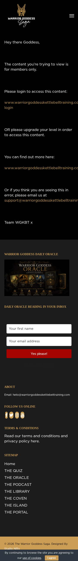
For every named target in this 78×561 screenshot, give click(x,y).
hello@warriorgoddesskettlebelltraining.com (41, 395)
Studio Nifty (12, 548)
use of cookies (32, 558)
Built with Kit (39, 365)
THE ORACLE (16, 478)
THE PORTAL (16, 512)
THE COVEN (15, 498)
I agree (51, 557)
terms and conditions (41, 436)
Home (9, 464)
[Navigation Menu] (71, 15)
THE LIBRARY (17, 491)
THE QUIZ (13, 471)
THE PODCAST (18, 484)
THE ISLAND (15, 505)
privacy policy (17, 441)
